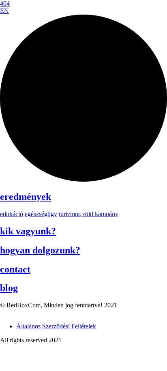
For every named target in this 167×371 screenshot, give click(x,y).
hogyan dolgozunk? (40, 250)
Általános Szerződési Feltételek (56, 326)
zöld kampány (100, 213)
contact (15, 269)
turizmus (70, 213)
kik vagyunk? (28, 231)
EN (4, 10)
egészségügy (41, 213)
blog (9, 288)
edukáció (11, 213)
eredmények (25, 196)
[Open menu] (83, 179)
